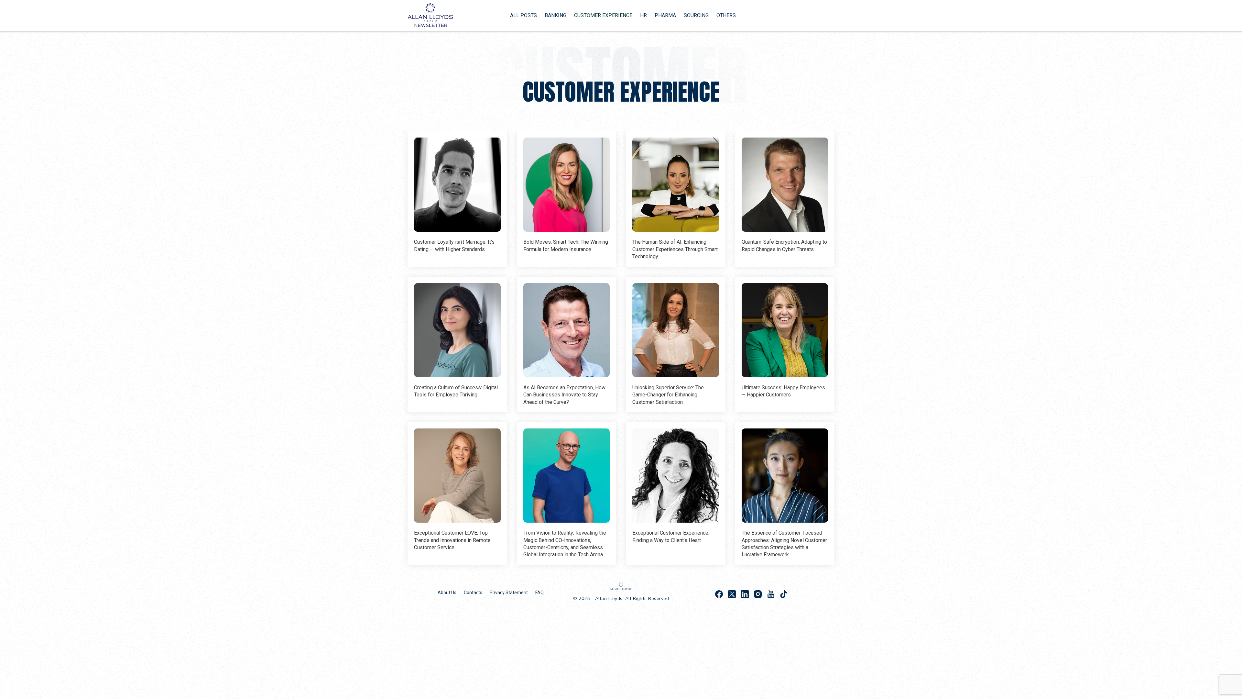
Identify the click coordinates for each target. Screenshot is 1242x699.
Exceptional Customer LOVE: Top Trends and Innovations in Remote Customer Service (452, 540)
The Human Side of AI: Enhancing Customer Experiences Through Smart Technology (675, 249)
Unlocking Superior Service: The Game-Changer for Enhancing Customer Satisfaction (668, 394)
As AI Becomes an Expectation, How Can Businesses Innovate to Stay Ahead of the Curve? (564, 394)
